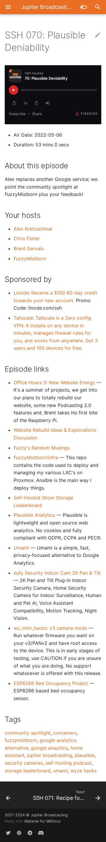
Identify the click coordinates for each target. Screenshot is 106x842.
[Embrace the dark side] (84, 7)
